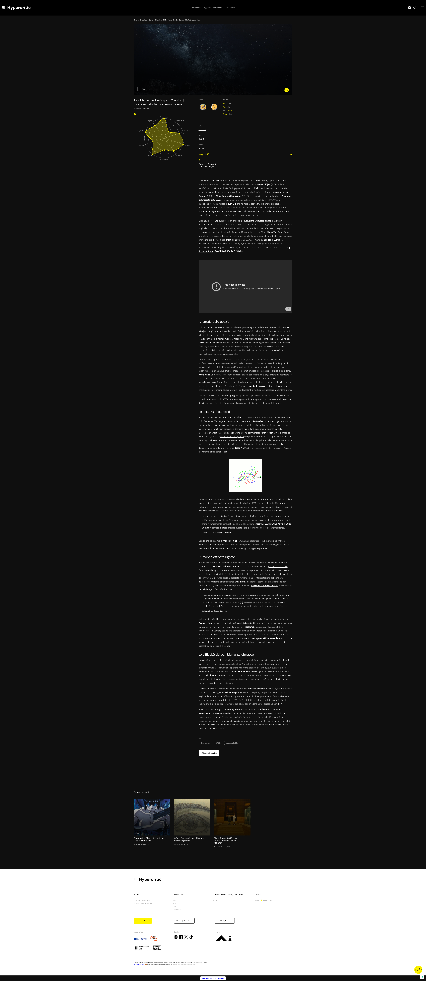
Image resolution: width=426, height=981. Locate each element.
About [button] (136, 895)
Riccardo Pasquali (207, 164)
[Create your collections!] (143, 921)
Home (135, 20)
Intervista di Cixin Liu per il (216, 532)
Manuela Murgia (206, 167)
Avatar (202, 623)
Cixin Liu (202, 130)
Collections (195, 8)
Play (174, 906)
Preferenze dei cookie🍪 (140, 964)
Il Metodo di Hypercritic (142, 900)
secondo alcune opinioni (232, 436)
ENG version (230, 8)
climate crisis (205, 743)
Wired (277, 239)
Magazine (207, 8)
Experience (177, 909)
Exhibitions (217, 8)
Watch (175, 903)
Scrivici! (215, 900)
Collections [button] (178, 895)
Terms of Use (176, 964)
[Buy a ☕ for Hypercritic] (209, 753)
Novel (201, 148)
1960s (218, 743)
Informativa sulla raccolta (213, 978)
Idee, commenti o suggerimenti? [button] (227, 895)
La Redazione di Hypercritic (143, 903)
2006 (201, 139)
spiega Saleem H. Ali (274, 703)
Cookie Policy (191, 964)
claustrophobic (232, 743)
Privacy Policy (184, 964)
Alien (237, 623)
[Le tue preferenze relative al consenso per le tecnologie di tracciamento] (422, 977)
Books (151, 20)
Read (174, 900)
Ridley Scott (249, 623)
